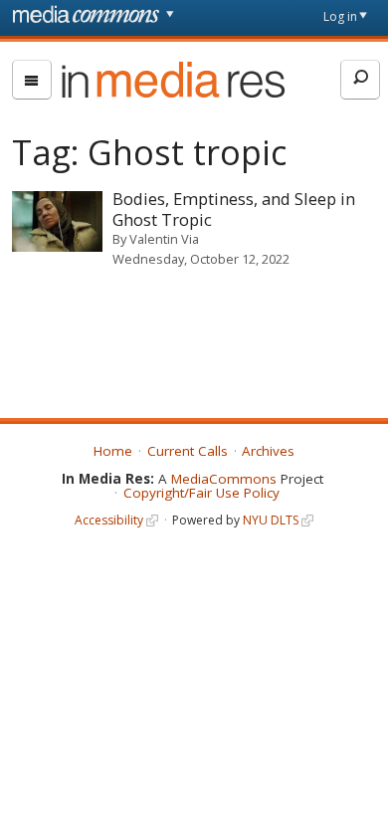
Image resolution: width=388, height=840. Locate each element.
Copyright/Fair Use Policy (201, 493)
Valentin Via (164, 239)
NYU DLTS (270, 520)
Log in (340, 16)
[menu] (32, 80)
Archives (268, 451)
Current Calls (187, 451)
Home (113, 451)
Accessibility (109, 520)
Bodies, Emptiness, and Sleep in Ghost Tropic (233, 209)
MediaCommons (224, 479)
